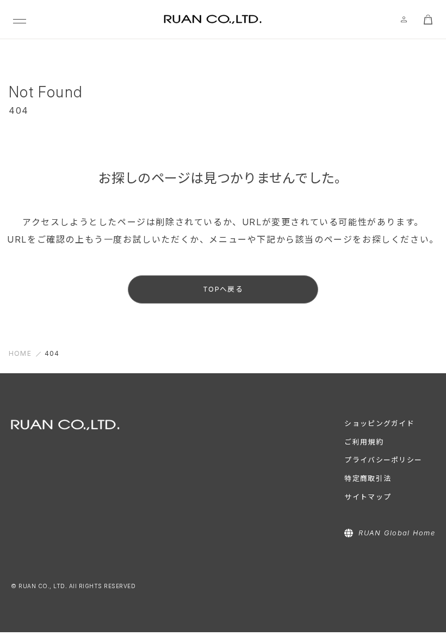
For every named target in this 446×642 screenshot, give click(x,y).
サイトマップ (367, 497)
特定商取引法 (367, 478)
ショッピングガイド (379, 423)
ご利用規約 (363, 442)
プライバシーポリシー (383, 460)
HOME (20, 353)
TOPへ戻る (223, 289)
